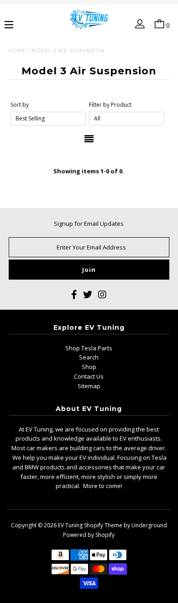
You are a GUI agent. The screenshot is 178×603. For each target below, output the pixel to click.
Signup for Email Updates (89, 223)
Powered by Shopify (89, 535)
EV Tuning (70, 525)
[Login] (138, 25)
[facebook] (74, 296)
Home (17, 50)
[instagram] (102, 296)
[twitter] (87, 296)
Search (89, 357)
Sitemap (89, 386)
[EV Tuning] (89, 20)
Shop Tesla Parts (88, 348)
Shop (89, 367)
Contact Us (89, 376)
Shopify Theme (103, 525)
